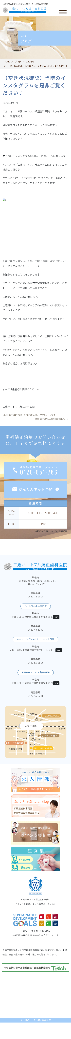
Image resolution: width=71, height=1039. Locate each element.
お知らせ (30, 61)
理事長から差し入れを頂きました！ (51, 418)
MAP (56, 617)
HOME (7, 61)
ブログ (18, 61)
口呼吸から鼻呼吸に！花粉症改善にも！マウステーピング (30, 414)
